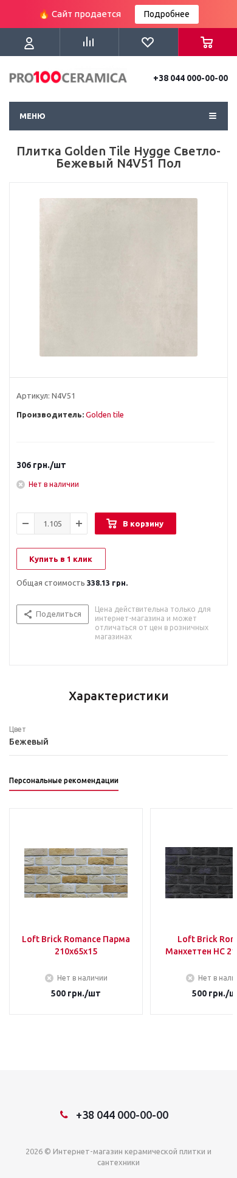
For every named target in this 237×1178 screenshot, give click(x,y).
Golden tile (105, 414)
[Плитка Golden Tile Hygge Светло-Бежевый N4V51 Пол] (118, 277)
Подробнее (167, 14)
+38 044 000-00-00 (190, 78)
